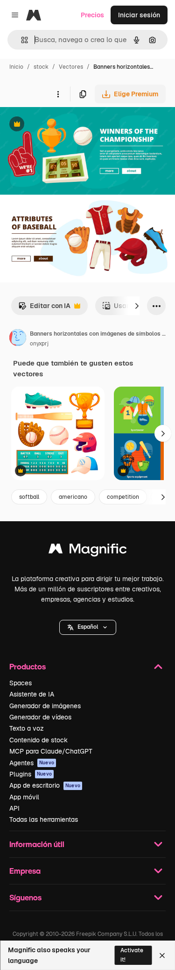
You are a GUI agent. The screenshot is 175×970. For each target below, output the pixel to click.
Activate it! (131, 955)
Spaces (20, 683)
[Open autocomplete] (21, 39)
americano (73, 497)
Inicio (16, 67)
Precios (92, 15)
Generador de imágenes (45, 706)
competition (123, 497)
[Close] (162, 955)
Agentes (31, 763)
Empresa (25, 871)
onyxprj (39, 343)
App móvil (24, 797)
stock (41, 67)
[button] (87, 627)
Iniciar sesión (139, 15)
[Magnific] (88, 551)
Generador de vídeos (40, 717)
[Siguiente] (136, 305)
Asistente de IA (31, 694)
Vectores (71, 67)
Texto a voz (26, 728)
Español (87, 627)
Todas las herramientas (43, 819)
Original (60, 125)
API (14, 808)
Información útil (36, 844)
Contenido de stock (38, 740)
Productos (27, 666)
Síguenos (25, 897)
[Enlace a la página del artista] (17, 339)
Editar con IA (44, 308)
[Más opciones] (58, 94)
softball (29, 497)
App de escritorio (44, 785)
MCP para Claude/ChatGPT (50, 751)
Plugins (30, 774)
